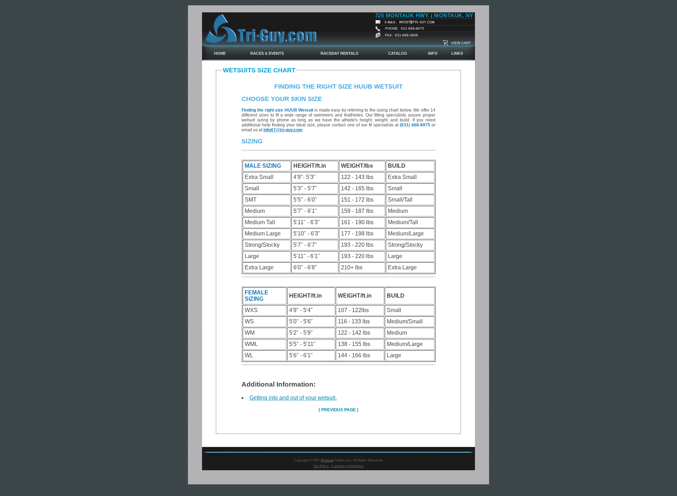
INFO (433, 53)
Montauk (327, 460)
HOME (220, 53)
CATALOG (397, 53)
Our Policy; (321, 466)
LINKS (457, 53)
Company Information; (347, 466)
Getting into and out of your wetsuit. (293, 398)
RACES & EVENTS (267, 53)
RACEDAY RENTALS (339, 53)
